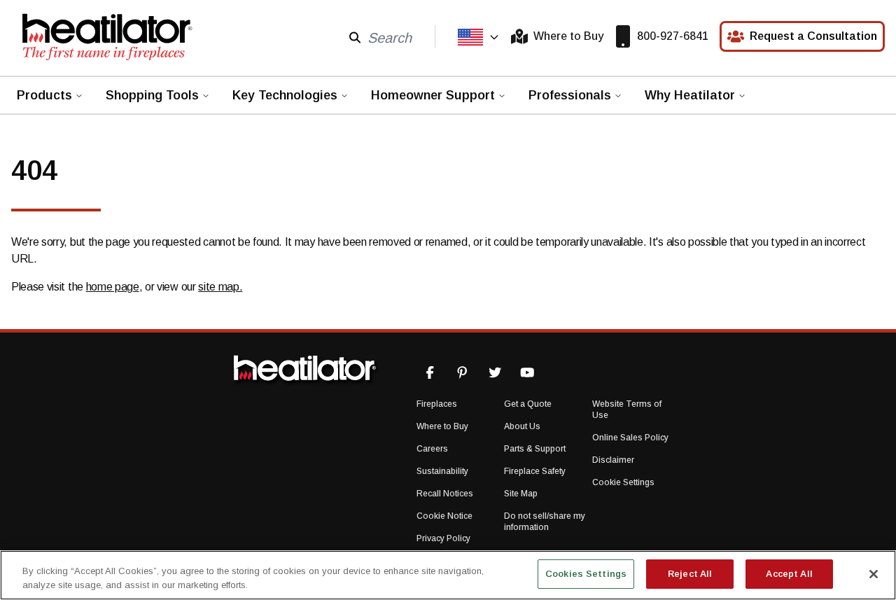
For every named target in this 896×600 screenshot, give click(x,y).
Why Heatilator (690, 95)
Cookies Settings (585, 573)
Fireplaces (436, 404)
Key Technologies (284, 95)
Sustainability (442, 471)
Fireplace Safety (535, 471)
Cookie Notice (444, 516)
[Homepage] (106, 36)
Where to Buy (568, 36)
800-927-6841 (672, 36)
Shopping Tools (152, 95)
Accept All (789, 573)
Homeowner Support (433, 95)
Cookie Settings (623, 482)
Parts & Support (535, 449)
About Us (522, 426)
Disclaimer (613, 460)
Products (44, 95)
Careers (432, 449)
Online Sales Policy (630, 437)
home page (112, 287)
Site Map (521, 493)
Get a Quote (528, 404)
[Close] (873, 574)
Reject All (690, 573)
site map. (220, 287)
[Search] (355, 37)
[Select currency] (479, 37)
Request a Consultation (813, 36)
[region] (448, 575)
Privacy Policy (443, 538)
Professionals (569, 95)
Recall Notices (444, 493)
